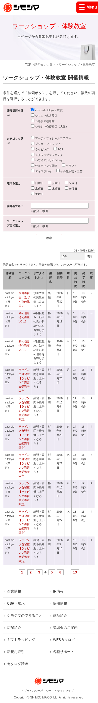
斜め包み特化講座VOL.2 (24, 317)
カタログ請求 (17, 664)
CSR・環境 (16, 603)
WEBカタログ (64, 640)
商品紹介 (60, 615)
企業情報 (14, 591)
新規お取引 (16, 652)
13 (75, 572)
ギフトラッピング (21, 640)
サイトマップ (65, 690)
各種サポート (63, 652)
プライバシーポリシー (38, 690)
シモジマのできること (24, 615)
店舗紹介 (14, 628)
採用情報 (60, 603)
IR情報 (58, 591)
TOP (28, 64)
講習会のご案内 (45, 64)
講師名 (50, 277)
